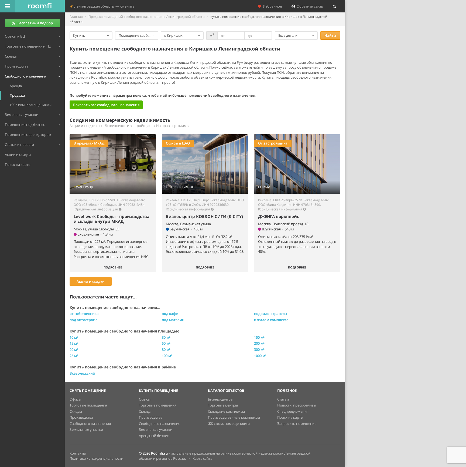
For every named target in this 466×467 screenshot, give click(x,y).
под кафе (170, 313)
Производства (81, 417)
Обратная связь (309, 6)
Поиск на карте (290, 417)
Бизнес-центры (220, 399)
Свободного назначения (90, 423)
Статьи (283, 399)
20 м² (74, 349)
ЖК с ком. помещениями (229, 423)
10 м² (74, 337)
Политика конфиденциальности (96, 458)
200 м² (259, 343)
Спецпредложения (293, 411)
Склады (76, 411)
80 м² (166, 349)
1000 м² (260, 355)
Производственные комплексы (234, 417)
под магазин (173, 319)
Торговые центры (223, 405)
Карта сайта (202, 458)
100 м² (167, 355)
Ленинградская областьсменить (104, 6)
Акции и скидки (91, 281)
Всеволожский (82, 373)
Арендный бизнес (154, 435)
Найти (330, 35)
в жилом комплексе (271, 319)
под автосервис (83, 319)
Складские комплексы (226, 411)
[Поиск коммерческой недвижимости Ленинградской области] (40, 6)
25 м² (74, 355)
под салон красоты (270, 313)
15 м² (74, 343)
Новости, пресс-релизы (296, 405)
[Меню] (7, 6)
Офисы (75, 399)
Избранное (271, 6)
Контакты (78, 453)
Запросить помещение (296, 423)
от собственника (84, 313)
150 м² (259, 337)
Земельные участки (86, 429)
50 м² (166, 343)
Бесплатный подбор (35, 23)
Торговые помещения (88, 405)
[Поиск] (334, 6)
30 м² (166, 337)
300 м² (259, 349)
